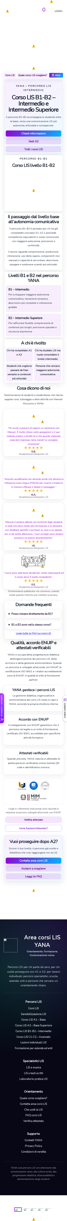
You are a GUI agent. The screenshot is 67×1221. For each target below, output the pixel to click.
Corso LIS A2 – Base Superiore (33, 1025)
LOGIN (58, 12)
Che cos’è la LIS (33, 1109)
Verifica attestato (33, 819)
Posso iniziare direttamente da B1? (32, 614)
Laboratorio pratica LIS (33, 1079)
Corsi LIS (10, 75)
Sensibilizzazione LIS (33, 1014)
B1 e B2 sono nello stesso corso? (31, 624)
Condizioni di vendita (33, 1152)
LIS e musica (33, 1067)
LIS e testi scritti (33, 1073)
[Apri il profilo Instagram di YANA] (33, 1206)
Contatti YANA (33, 1140)
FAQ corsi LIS (33, 1115)
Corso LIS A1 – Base (33, 1019)
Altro (56, 75)
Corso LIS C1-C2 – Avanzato (33, 1037)
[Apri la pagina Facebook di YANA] (26, 1206)
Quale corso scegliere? (33, 1098)
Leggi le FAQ (33, 876)
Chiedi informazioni (33, 133)
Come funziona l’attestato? (33, 828)
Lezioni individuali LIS (33, 1042)
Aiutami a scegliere (33, 868)
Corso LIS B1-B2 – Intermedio (33, 1031)
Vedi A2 (34, 141)
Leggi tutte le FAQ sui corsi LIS (33, 633)
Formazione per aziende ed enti (33, 1048)
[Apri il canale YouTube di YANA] (40, 1206)
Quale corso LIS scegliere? (32, 75)
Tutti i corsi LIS (33, 149)
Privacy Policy (33, 1146)
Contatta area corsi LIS (33, 860)
